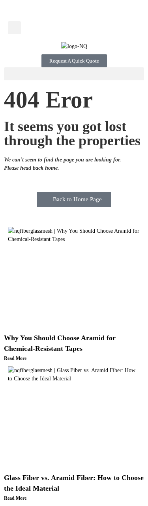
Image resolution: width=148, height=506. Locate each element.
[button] (14, 27)
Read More (15, 358)
